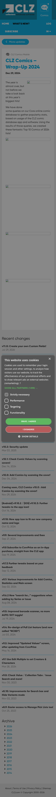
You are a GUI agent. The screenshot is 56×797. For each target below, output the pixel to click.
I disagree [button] (28, 429)
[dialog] (28, 398)
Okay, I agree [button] (28, 421)
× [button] (49, 359)
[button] (28, 388)
